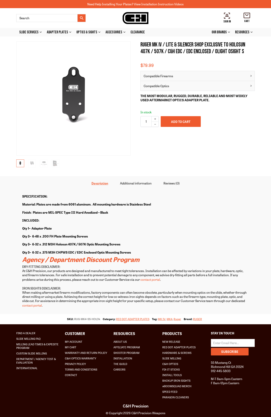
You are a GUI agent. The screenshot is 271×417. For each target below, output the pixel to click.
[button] (125, 46)
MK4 (169, 319)
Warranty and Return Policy (86, 352)
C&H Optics (170, 364)
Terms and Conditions (81, 369)
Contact (71, 375)
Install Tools (172, 375)
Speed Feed (169, 391)
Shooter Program (126, 352)
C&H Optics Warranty (80, 358)
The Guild (120, 364)
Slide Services (28, 32)
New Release (171, 341)
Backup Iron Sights (176, 380)
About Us (120, 341)
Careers (119, 369)
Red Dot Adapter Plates (179, 347)
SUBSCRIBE (229, 351)
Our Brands (219, 32)
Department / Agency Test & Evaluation (36, 360)
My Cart (70, 347)
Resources (242, 32)
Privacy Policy (75, 364)
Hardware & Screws (176, 352)
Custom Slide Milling (31, 353)
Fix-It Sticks (171, 369)
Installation (122, 358)
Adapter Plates (57, 32)
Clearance (138, 32)
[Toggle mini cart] (247, 15)
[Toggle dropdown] (41, 32)
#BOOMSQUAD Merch (176, 386)
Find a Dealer (25, 333)
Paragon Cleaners (175, 397)
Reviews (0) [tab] (171, 183)
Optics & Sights (86, 32)
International (26, 368)
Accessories (114, 32)
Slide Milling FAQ (28, 338)
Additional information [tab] (136, 183)
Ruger (177, 319)
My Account (73, 341)
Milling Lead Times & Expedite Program (37, 345)
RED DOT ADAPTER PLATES (132, 319)
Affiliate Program (126, 347)
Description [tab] (99, 183)
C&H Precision (135, 406)
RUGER (197, 319)
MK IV (161, 319)
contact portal (150, 279)
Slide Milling (171, 358)
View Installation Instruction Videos (159, 4)
